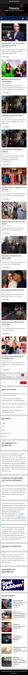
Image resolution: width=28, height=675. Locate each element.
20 (25, 375)
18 (19, 375)
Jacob (3, 47)
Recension (5, 251)
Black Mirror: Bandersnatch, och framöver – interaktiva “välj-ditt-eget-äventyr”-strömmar (19, 661)
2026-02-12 (16, 641)
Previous (4, 375)
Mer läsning (6, 56)
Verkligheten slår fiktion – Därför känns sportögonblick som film (20, 649)
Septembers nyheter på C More (12, 115)
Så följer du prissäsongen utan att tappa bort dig (14, 404)
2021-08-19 (8, 153)
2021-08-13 (8, 326)
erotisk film (4, 507)
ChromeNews (21, 671)
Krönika (3, 423)
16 (13, 375)
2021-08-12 (8, 360)
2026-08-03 (16, 607)
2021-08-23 (8, 117)
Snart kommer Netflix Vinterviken (12, 290)
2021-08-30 (8, 47)
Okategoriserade (5, 433)
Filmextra (14, 8)
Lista (4, 111)
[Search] (26, 18)
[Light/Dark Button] (23, 18)
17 (16, 375)
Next (14, 377)
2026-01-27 (16, 652)
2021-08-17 (8, 191)
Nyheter (4, 39)
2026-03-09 (16, 629)
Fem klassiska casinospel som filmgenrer (12, 407)
